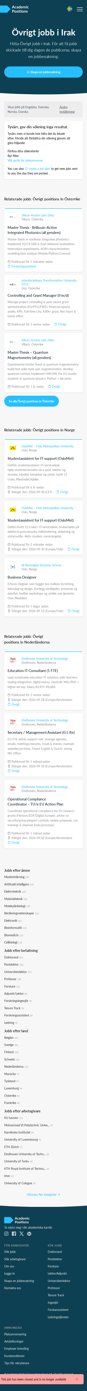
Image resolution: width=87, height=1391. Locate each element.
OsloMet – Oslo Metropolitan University (47, 446)
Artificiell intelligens (19, 884)
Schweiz (11, 1059)
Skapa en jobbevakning (45, 72)
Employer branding (16, 1348)
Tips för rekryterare (16, 1363)
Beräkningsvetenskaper (21, 913)
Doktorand (13, 957)
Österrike (37, 219)
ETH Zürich (13, 1147)
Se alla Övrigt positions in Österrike (31, 401)
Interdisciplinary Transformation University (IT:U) (49, 282)
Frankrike (11, 1103)
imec (9, 1176)
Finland (11, 1052)
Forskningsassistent (23, 266)
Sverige (11, 1045)
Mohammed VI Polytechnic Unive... (28, 1125)
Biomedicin (13, 935)
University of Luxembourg (22, 1139)
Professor (12, 979)
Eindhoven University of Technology (45, 658)
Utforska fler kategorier (42, 1194)
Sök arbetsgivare (15, 1259)
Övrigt (61, 324)
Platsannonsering (15, 1334)
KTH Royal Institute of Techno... (26, 1168)
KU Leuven (13, 1118)
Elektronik (13, 920)
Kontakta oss (12, 1288)
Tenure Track (14, 1008)
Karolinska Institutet (19, 1132)
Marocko (11, 1074)
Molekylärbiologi (17, 906)
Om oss (9, 1266)
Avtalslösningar (13, 1341)
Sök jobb (10, 1251)
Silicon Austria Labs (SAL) (38, 215)
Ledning (11, 1022)
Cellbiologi (13, 942)
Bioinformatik (15, 928)
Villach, (26, 219)
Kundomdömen (14, 1356)
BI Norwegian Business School (41, 565)
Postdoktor (13, 964)
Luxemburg (13, 1088)
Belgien (11, 1037)
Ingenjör (53, 1302)
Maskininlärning (16, 877)
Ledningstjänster (58, 1317)
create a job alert (39, 168)
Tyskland (11, 1081)
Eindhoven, (29, 662)
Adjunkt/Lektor (15, 993)
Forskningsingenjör (18, 1000)
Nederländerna (46, 662)
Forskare (12, 986)
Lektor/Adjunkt (57, 1273)
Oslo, (25, 450)
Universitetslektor (17, 972)
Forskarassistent (58, 1309)
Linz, (25, 288)
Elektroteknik (15, 891)
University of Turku (18, 1161)
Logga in (9, 1273)
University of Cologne (19, 1183)
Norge (33, 450)
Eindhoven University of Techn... (26, 1154)
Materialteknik (15, 899)
